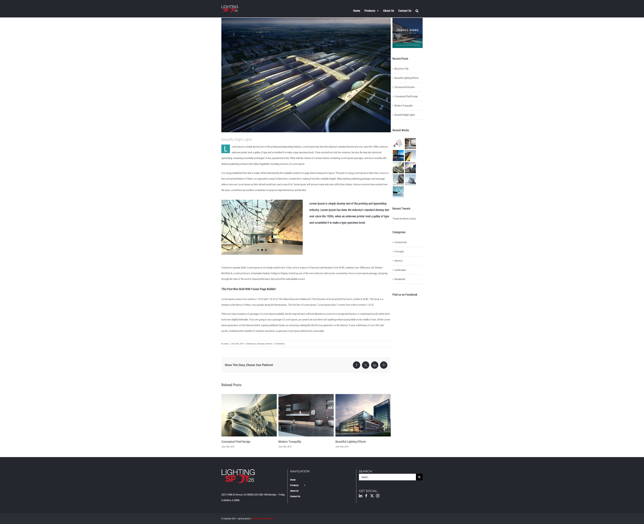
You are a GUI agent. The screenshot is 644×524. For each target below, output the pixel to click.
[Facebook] (366, 496)
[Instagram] (377, 496)
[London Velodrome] (398, 180)
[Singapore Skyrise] (410, 143)
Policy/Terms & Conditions (262, 518)
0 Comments (279, 344)
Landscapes (400, 269)
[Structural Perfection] (363, 395)
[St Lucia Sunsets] (398, 156)
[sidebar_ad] (407, 18)
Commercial (251, 344)
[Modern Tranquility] (249, 395)
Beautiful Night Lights (404, 114)
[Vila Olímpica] (398, 192)
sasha (226, 344)
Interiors (268, 344)
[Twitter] (372, 496)
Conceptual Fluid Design (406, 96)
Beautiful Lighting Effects (293, 441)
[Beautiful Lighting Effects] (306, 395)
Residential (399, 279)
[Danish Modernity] (410, 156)
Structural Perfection (348, 441)
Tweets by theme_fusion (404, 218)
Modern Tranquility (232, 441)
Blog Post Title (401, 68)
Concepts (260, 344)
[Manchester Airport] (410, 168)
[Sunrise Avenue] (398, 143)
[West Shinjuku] (398, 168)
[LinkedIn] (360, 496)
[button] (417, 10)
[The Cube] (410, 180)
